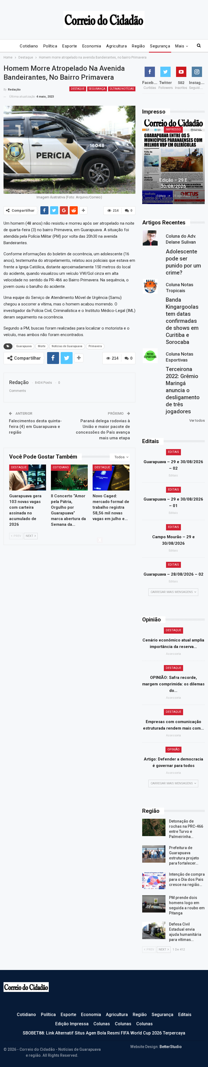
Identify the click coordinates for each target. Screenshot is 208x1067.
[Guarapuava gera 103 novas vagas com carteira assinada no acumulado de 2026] (27, 477)
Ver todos (197, 420)
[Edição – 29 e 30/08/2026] (173, 162)
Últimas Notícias (122, 88)
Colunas (101, 1023)
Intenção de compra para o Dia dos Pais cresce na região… (187, 879)
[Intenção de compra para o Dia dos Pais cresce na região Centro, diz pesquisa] (153, 880)
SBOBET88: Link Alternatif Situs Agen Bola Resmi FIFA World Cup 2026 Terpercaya (104, 1033)
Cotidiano (29, 46)
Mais (179, 46)
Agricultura (116, 46)
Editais (173, 452)
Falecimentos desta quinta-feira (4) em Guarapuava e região (35, 426)
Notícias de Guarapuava (67, 346)
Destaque (77, 88)
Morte (42, 346)
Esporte (69, 46)
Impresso (173, 129)
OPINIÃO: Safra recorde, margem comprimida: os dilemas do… (173, 684)
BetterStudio (171, 1047)
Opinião (173, 749)
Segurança (160, 46)
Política (50, 46)
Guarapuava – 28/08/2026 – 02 (173, 574)
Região (138, 46)
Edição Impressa (72, 1023)
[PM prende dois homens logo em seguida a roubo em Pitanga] (153, 904)
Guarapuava (24, 346)
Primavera (95, 346)
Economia (91, 46)
